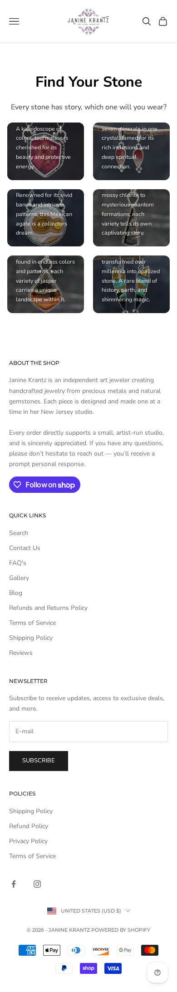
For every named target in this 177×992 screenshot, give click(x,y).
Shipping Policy (31, 638)
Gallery (19, 578)
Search (18, 533)
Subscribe (38, 760)
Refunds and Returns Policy (48, 608)
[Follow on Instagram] (37, 884)
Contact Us (24, 548)
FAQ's (17, 563)
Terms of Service (32, 623)
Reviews (21, 652)
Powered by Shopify (120, 930)
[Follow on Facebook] (13, 884)
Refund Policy (28, 826)
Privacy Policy (28, 841)
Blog (15, 593)
